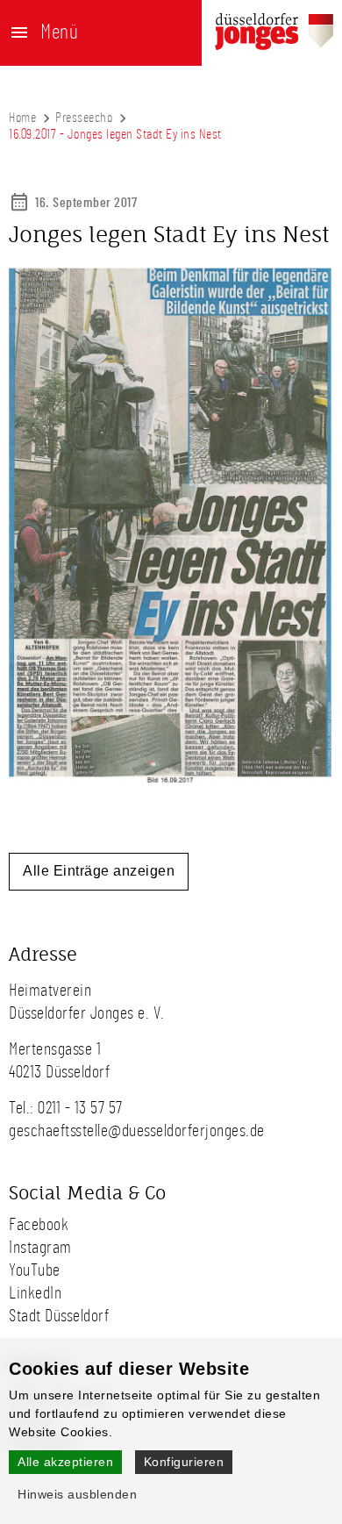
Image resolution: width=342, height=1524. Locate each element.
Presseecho (83, 118)
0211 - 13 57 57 (80, 1108)
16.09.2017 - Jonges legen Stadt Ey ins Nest (115, 134)
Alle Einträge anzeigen (99, 870)
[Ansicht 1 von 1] (171, 780)
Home (22, 118)
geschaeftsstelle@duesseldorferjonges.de (137, 1131)
